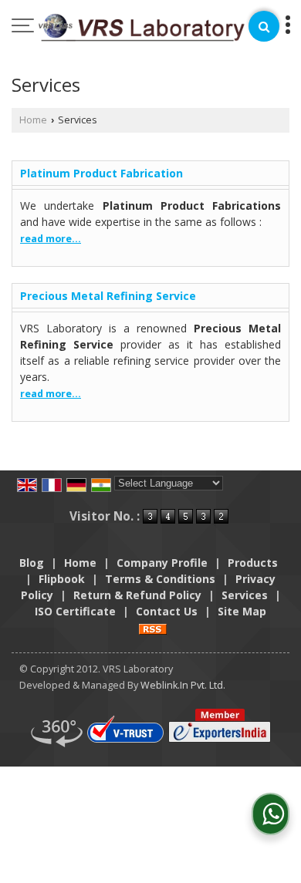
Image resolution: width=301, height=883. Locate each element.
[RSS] (153, 627)
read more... (50, 238)
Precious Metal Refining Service (108, 295)
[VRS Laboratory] (141, 28)
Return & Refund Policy (137, 595)
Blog (31, 562)
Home (33, 119)
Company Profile (162, 562)
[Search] (264, 26)
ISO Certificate (75, 611)
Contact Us (167, 611)
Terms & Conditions (160, 578)
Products (253, 562)
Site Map (242, 611)
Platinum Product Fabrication (101, 173)
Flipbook (62, 578)
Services (245, 595)
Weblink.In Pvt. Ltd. (182, 685)
